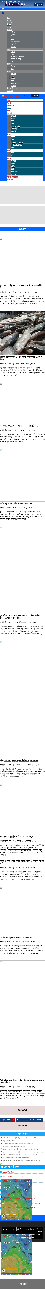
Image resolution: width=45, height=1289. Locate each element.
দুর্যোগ (13, 35)
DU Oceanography (10, 1190)
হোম (8, 18)
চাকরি (13, 76)
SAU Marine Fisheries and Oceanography (19, 1199)
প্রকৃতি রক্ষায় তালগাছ (9, 1140)
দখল (12, 39)
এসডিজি (14, 44)
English (38, 4)
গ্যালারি (9, 64)
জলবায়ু (9, 27)
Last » (39, 1120)
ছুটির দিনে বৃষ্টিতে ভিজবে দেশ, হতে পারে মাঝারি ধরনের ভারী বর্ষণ (22, 1160)
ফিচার (8, 49)
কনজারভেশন (15, 42)
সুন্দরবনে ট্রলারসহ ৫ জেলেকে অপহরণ (14, 1146)
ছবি (12, 69)
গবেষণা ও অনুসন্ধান (17, 56)
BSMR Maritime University (13, 1181)
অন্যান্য (9, 71)
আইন (13, 78)
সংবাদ (9, 20)
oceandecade (8, 1185)
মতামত (13, 86)
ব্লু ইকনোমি (10, 22)
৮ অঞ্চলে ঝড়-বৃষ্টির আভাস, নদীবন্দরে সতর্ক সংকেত (18, 1143)
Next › (32, 1120)
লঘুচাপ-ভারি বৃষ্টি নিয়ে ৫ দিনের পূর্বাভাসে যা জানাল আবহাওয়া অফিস (23, 1149)
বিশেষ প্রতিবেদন (12, 88)
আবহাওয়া (10, 91)
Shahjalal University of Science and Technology (21, 1203)
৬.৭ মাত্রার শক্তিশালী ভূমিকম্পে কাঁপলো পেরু (16, 1158)
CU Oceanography (10, 1194)
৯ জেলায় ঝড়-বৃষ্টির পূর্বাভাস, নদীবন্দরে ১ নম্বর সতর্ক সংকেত (20, 1138)
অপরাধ (13, 74)
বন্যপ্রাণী (13, 47)
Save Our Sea (8, 1172)
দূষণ (12, 37)
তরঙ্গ (12, 81)
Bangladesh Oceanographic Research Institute (21, 1208)
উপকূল (9, 25)
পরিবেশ (9, 30)
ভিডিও (13, 66)
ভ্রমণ (12, 61)
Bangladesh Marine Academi (14, 1176)
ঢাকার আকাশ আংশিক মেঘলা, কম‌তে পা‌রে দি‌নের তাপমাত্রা (20, 1155)
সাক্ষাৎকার (14, 83)
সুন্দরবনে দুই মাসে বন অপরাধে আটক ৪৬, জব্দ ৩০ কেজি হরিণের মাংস (23, 1152)
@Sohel (33, 1238)
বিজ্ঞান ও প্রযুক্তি (16, 59)
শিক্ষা (12, 54)
